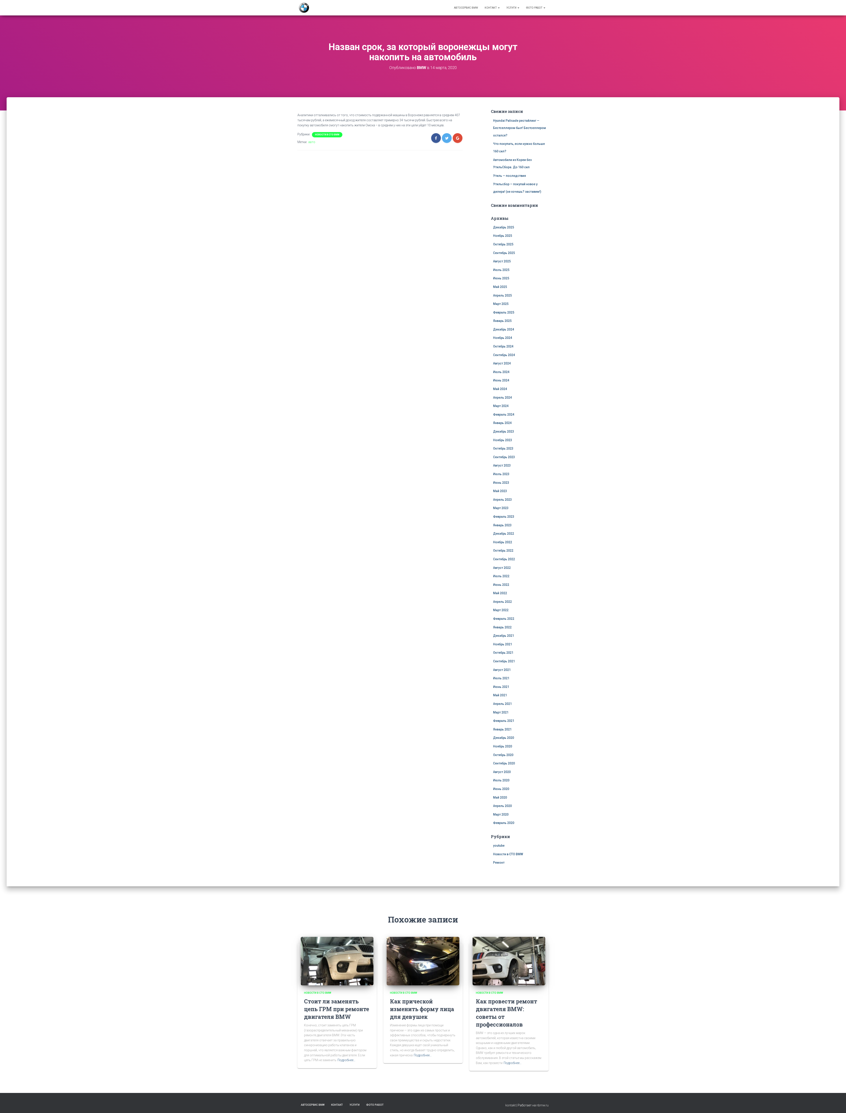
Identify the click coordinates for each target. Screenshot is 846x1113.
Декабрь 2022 (503, 533)
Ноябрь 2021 (502, 644)
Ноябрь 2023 (502, 440)
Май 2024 (500, 389)
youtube (499, 845)
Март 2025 (500, 304)
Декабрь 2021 (503, 635)
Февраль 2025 (503, 312)
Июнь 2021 (501, 687)
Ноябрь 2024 (502, 338)
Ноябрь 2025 (502, 235)
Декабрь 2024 (503, 329)
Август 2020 (502, 772)
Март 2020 (500, 814)
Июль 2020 (501, 780)
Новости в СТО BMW (327, 134)
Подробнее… (346, 1060)
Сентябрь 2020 (504, 763)
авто (311, 142)
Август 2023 (502, 465)
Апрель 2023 (502, 499)
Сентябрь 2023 (504, 457)
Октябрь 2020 (503, 755)
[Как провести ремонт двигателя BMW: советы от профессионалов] (509, 961)
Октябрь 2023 (503, 448)
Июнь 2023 (501, 482)
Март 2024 (500, 406)
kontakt (510, 1105)
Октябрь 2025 (503, 244)
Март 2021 (500, 712)
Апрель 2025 (502, 295)
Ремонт (499, 862)
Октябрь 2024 (503, 346)
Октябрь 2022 (503, 550)
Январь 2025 (502, 321)
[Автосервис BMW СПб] (303, 7)
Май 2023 (500, 491)
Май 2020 (500, 797)
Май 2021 (500, 695)
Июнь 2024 (501, 380)
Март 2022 (500, 610)
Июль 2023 (501, 474)
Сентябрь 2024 (504, 355)
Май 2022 (500, 593)
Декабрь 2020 (503, 738)
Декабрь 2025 (503, 227)
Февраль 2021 (503, 721)
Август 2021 (502, 670)
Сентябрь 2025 (504, 253)
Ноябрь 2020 (502, 746)
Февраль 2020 (503, 823)
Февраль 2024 (503, 414)
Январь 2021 (502, 729)
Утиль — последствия (509, 175)
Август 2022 (502, 568)
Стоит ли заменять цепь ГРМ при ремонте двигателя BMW (336, 1009)
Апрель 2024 (502, 397)
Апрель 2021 (502, 704)
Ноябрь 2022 (502, 542)
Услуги (511, 7)
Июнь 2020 (501, 789)
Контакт (491, 7)
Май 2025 (500, 287)
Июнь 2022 (501, 584)
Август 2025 (502, 261)
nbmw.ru (542, 1105)
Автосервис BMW (466, 7)
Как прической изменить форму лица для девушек (422, 1009)
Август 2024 (502, 363)
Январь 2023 (502, 525)
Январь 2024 (502, 423)
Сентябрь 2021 (504, 661)
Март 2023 (500, 508)
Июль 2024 (501, 372)
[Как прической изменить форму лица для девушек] (423, 961)
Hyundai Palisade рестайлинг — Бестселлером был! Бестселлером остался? (519, 128)
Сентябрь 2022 (504, 559)
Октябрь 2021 (503, 652)
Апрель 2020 (502, 806)
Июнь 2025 (501, 278)
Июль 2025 (501, 270)
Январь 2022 (502, 627)
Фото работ (534, 7)
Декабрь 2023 (503, 431)
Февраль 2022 (503, 618)
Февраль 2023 (503, 516)
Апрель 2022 (502, 601)
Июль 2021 (501, 678)
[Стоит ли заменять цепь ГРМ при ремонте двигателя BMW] (337, 961)
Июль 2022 (501, 576)
